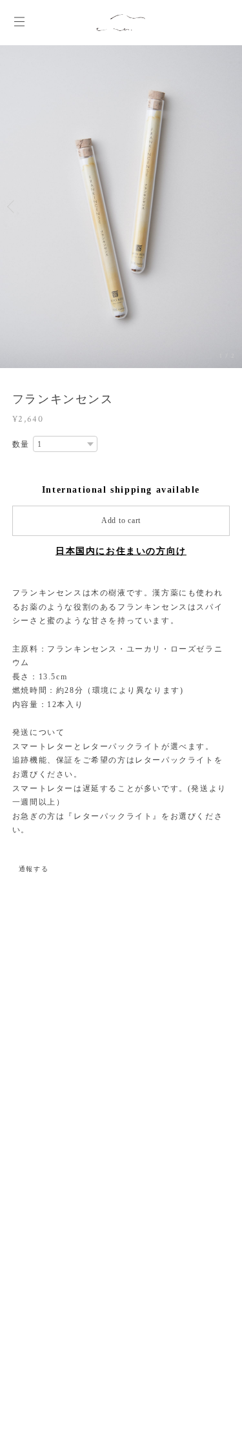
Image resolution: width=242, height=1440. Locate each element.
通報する (33, 868)
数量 (21, 444)
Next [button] (229, 207)
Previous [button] (13, 207)
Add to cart (121, 520)
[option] (121, 206)
